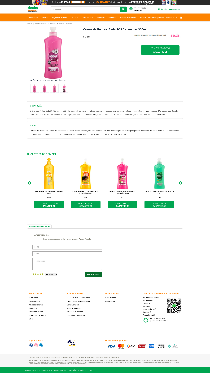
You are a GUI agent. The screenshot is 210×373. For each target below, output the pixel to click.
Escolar (143, 17)
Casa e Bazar (87, 17)
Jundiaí (145, 306)
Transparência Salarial (37, 315)
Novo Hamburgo (149, 309)
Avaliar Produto (93, 274)
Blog (31, 319)
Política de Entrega (74, 308)
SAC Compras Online (150, 297)
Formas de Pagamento (76, 315)
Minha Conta (110, 301)
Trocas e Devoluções (75, 312)
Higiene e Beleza (59, 17)
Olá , (139, 9)
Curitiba (146, 303)
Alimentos (33, 17)
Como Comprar (73, 305)
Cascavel (146, 312)
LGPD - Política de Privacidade (78, 298)
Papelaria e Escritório (106, 17)
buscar (123, 9)
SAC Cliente (147, 300)
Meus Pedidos (110, 298)
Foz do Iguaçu (148, 315)
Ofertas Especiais (156, 17)
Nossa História (34, 301)
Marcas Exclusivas (128, 17)
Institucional (33, 298)
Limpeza (74, 17)
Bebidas (44, 17)
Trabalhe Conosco (36, 312)
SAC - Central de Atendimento (78, 301)
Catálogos (33, 308)
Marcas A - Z (171, 17)
